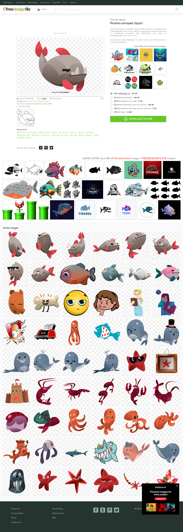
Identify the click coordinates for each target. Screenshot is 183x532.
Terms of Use (58, 513)
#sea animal (45, 132)
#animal (36, 135)
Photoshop (32, 2)
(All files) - (123, 112)
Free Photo (20, 2)
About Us (15, 509)
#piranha (21, 132)
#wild (96, 135)
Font (65, 2)
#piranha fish (23, 135)
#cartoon (45, 135)
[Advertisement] (60, 24)
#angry (81, 132)
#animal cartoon (60, 135)
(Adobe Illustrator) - (126, 97)
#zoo (81, 135)
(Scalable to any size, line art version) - (135, 108)
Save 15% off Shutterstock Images (150, 46)
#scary (90, 132)
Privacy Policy (17, 513)
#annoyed (32, 132)
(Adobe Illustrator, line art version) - (134, 105)
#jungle (73, 135)
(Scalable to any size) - (128, 101)
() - (125, 93)
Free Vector (8, 2)
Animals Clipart (42, 101)
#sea (29, 138)
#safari (88, 135)
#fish (55, 132)
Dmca (13, 518)
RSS (54, 518)
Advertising (57, 509)
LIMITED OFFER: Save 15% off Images (111, 158)
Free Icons (44, 2)
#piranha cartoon (67, 132)
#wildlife (21, 138)
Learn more (132, 36)
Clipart (73, 2)
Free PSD (56, 2)
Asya (44, 99)
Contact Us (16, 522)
